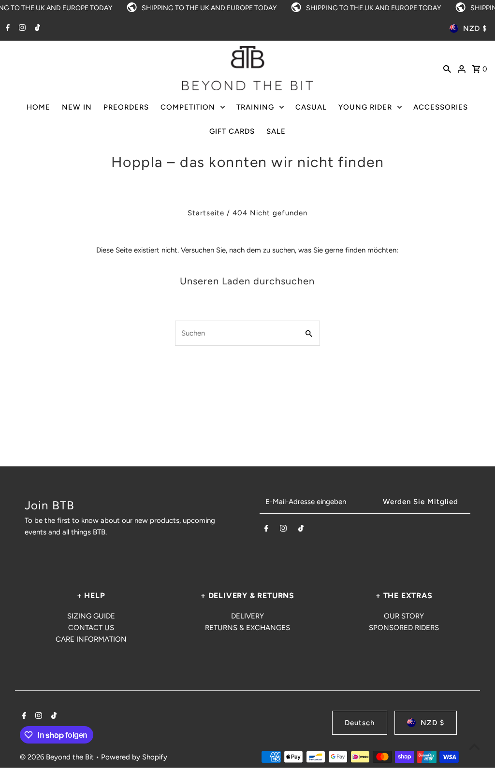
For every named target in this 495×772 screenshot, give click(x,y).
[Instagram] (21, 28)
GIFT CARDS (232, 131)
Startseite (206, 213)
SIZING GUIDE (91, 616)
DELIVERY (247, 616)
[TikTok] (36, 28)
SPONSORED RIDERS (404, 627)
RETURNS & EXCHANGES (247, 627)
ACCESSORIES (440, 107)
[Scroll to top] (474, 747)
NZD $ (475, 28)
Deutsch (360, 722)
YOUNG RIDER (365, 107)
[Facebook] (6, 28)
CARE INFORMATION (91, 639)
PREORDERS (126, 107)
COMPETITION (187, 107)
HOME (38, 107)
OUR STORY (404, 616)
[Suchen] (447, 68)
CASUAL (311, 107)
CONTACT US (91, 627)
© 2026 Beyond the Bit (58, 757)
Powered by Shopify (134, 757)
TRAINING (255, 107)
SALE (276, 131)
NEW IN (77, 107)
